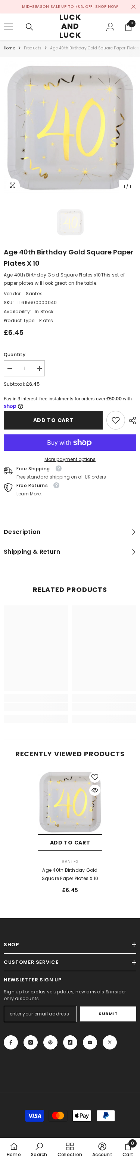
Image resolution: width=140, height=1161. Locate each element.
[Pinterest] (50, 1042)
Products (33, 48)
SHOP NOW (106, 6)
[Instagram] (31, 1042)
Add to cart (53, 420)
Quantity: (15, 354)
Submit (108, 1014)
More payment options (70, 459)
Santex (34, 293)
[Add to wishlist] (94, 777)
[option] (70, 127)
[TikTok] (70, 1042)
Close (133, 7)
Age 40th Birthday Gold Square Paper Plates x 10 (70, 874)
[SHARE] (130, 421)
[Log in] (110, 27)
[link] (115, 420)
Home (9, 48)
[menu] (8, 26)
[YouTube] (90, 1042)
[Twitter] (110, 1042)
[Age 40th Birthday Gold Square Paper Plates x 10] (70, 802)
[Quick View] (94, 790)
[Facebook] (11, 1042)
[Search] (29, 26)
